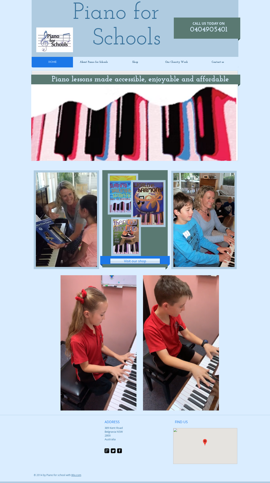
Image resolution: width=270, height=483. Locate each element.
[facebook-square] (119, 450)
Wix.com (76, 475)
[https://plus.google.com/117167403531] (106, 450)
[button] (131, 405)
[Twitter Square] (113, 450)
